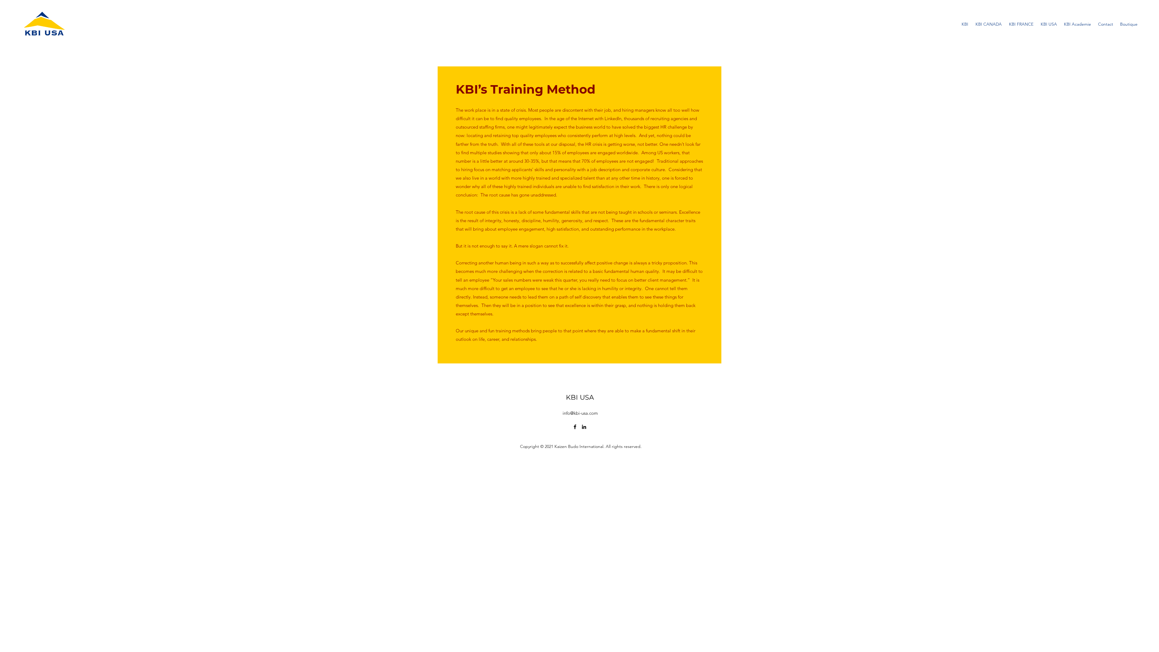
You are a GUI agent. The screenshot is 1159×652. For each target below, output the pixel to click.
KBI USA (580, 397)
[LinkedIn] (584, 427)
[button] (1077, 24)
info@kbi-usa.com (580, 413)
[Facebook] (575, 427)
